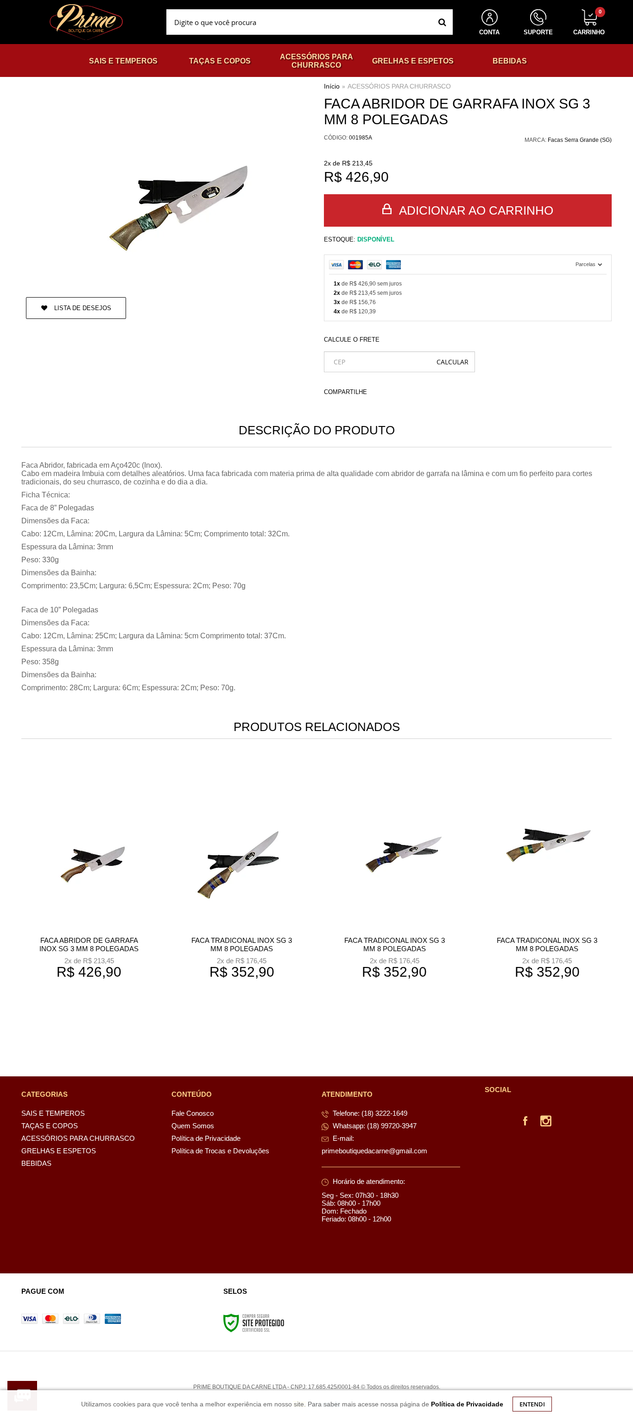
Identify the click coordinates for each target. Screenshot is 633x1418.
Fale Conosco (192, 1113)
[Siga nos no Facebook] (525, 1122)
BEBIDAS (36, 1163)
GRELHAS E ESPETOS (58, 1151)
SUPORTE (538, 32)
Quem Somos (192, 1126)
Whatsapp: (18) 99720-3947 (374, 1126)
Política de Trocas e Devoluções (220, 1151)
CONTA (489, 32)
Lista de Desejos (81, 308)
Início (332, 86)
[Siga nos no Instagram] (546, 1122)
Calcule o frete (352, 339)
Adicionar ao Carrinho (474, 210)
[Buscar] (442, 22)
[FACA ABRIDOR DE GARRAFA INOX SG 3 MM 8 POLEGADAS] (88, 900)
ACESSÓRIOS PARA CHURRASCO (399, 86)
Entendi (532, 1404)
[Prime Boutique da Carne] (86, 22)
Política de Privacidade (206, 1138)
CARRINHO (589, 22)
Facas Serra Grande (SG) (580, 140)
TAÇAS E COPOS (49, 1126)
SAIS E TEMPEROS (53, 1113)
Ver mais (95, 1024)
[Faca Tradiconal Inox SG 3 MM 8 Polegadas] (241, 900)
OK (452, 361)
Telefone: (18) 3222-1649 (369, 1113)
